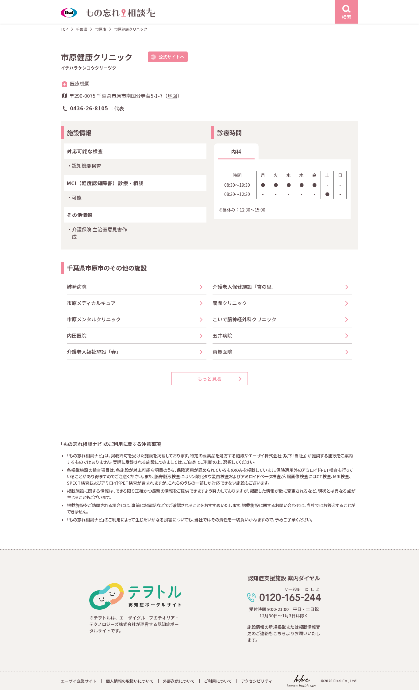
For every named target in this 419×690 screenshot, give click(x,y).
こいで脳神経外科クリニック (244, 319)
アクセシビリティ (256, 681)
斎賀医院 (222, 351)
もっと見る (209, 378)
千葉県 (81, 29)
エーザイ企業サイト (79, 681)
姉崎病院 (76, 286)
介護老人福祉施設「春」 (94, 351)
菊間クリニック (230, 303)
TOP (64, 29)
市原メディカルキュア (91, 303)
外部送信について (179, 681)
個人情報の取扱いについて (130, 681)
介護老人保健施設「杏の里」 (244, 286)
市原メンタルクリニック (94, 319)
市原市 (100, 29)
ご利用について (218, 681)
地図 (172, 95)
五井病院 (222, 335)
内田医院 (76, 335)
